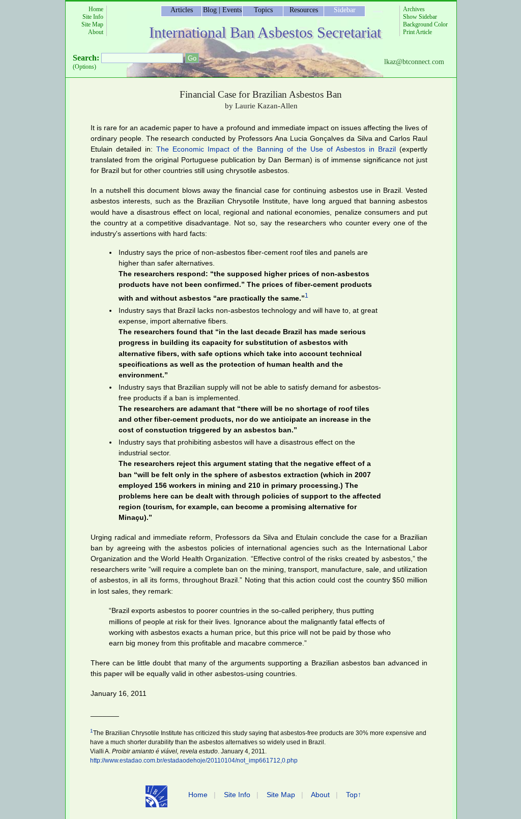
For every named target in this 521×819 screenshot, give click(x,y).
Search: (86, 57)
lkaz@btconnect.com (414, 62)
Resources (304, 10)
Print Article (417, 32)
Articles (181, 10)
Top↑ (353, 795)
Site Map (92, 24)
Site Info (92, 16)
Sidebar (345, 10)
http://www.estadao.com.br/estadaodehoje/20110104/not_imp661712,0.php (194, 760)
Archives (414, 9)
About (95, 32)
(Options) (84, 66)
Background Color (425, 24)
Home (96, 9)
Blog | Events (222, 10)
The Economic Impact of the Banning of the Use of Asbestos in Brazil (276, 149)
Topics (263, 10)
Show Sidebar (420, 16)
